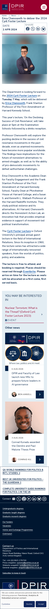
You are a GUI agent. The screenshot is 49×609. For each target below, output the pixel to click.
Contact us (8, 545)
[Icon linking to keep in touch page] (13, 498)
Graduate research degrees (14, 516)
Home (4, 15)
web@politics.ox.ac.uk (29, 565)
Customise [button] (6, 604)
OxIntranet (7, 533)
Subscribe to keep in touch (14, 573)
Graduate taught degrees (14, 512)
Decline (29, 604)
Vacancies (7, 525)
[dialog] (24, 599)
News (13, 15)
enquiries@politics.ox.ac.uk (30, 567)
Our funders (8, 522)
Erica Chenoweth (15, 103)
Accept (41, 604)
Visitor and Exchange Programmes (18, 529)
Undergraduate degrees (13, 508)
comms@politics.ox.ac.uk (28, 562)
